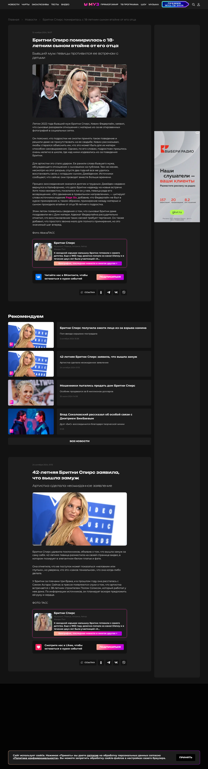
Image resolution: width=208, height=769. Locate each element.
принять (185, 757)
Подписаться (110, 277)
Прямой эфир (109, 4)
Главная (13, 19)
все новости (80, 441)
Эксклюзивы (40, 4)
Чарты (26, 4)
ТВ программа (129, 4)
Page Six (71, 197)
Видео (65, 4)
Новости (13, 4)
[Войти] (198, 4)
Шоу (143, 4)
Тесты (55, 4)
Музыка (154, 4)
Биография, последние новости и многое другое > (87, 263)
